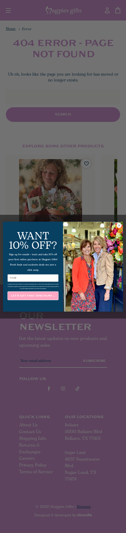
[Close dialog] (119, 225)
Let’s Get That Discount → (33, 295)
